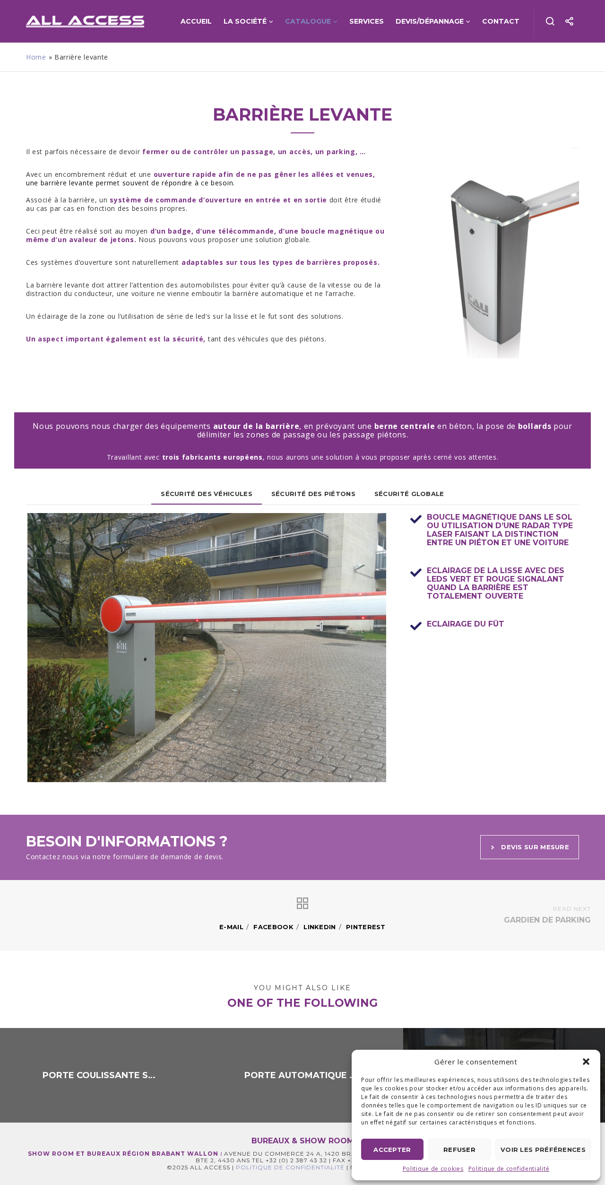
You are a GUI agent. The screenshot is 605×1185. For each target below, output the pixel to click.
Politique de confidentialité (509, 1169)
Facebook (273, 927)
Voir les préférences (543, 1149)
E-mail (231, 927)
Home (36, 56)
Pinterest (366, 927)
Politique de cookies (433, 1169)
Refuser (459, 1149)
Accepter (392, 1149)
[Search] (550, 21)
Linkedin (319, 927)
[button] (586, 1061)
